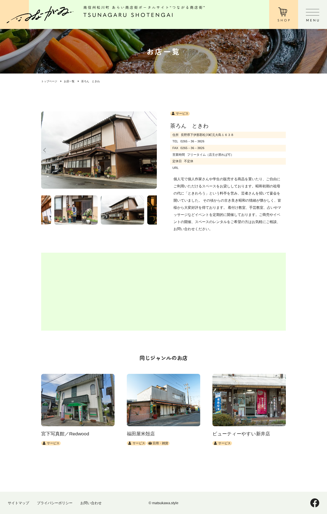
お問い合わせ (91, 503)
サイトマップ (18, 503)
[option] (99, 150)
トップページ (49, 81)
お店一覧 (69, 81)
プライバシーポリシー (55, 503)
